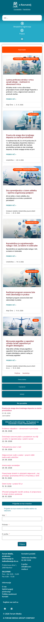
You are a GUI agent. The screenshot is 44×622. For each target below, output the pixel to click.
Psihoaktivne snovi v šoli (11, 447)
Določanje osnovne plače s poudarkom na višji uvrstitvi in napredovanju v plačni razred (20, 438)
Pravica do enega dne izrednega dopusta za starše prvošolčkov (20, 136)
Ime (3, 515)
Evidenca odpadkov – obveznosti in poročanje (20, 428)
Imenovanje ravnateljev (11, 465)
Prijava (22, 34)
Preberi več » (11, 99)
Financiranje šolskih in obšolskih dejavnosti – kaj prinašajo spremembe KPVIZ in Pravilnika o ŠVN (20, 474)
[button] (22, 39)
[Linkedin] (11, 609)
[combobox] (22, 18)
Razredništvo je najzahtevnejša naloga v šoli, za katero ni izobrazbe (22, 244)
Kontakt (5, 596)
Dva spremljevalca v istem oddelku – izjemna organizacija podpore (21, 191)
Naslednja (26, 373)
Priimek (5, 524)
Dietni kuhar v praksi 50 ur (12, 484)
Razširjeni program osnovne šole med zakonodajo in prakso (20, 293)
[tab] (22, 50)
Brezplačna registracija (22, 27)
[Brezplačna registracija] (22, 23)
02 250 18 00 (26, 560)
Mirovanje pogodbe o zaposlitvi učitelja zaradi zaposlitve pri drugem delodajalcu (20, 343)
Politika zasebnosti (9, 594)
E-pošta (5, 534)
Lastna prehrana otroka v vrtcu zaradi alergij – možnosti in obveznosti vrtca (20, 81)
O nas (4, 586)
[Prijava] (22, 30)
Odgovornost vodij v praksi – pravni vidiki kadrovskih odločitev (18, 456)
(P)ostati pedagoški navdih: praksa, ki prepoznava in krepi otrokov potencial (21, 493)
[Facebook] (5, 609)
